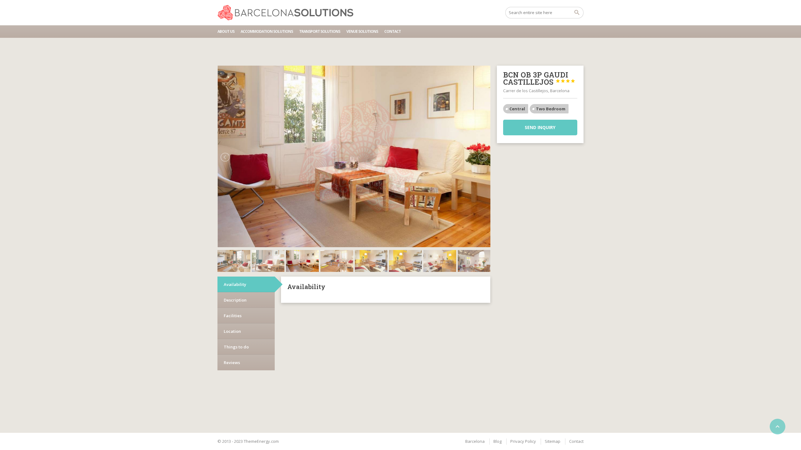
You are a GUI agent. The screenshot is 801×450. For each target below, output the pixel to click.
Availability (235, 284)
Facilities (233, 315)
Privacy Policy (523, 441)
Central (517, 109)
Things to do (236, 347)
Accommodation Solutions (267, 31)
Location (232, 331)
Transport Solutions (319, 31)
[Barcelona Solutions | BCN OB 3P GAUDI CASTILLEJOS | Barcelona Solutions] (288, 12)
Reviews (232, 362)
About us (225, 31)
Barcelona (475, 441)
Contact (392, 31)
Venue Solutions (362, 31)
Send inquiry (540, 127)
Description (235, 300)
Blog (497, 441)
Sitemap (552, 441)
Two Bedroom (550, 109)
